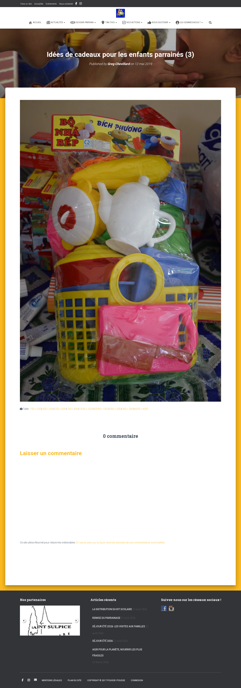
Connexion (137, 680)
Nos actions (133, 22)
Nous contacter (66, 4)
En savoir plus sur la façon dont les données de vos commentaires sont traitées (120, 542)
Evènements (51, 4)
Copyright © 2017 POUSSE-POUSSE (106, 680)
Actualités (38, 4)
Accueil (37, 22)
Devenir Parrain (85, 22)
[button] (64, 22)
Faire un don (26, 4)
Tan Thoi (110, 22)
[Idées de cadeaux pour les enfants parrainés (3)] (120, 250)
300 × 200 (48, 408)
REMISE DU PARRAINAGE (106, 617)
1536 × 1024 (86, 408)
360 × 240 (115, 408)
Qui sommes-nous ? (190, 22)
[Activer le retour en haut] (234, 681)
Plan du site (75, 680)
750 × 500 (60, 408)
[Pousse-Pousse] (120, 13)
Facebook (76, 4)
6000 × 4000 (141, 408)
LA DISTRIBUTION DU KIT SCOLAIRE (112, 609)
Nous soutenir (160, 22)
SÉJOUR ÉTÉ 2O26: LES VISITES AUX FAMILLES (118, 626)
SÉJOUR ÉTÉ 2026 (102, 640)
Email (35, 680)
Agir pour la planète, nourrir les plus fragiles (117, 652)
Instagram (80, 4)
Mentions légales (52, 680)
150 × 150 (35, 408)
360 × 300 (127, 408)
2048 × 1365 (101, 408)
